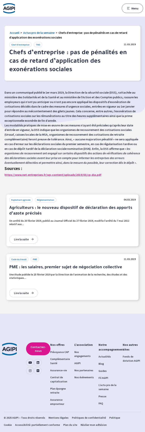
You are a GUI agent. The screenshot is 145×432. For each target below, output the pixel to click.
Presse (102, 396)
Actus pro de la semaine (39, 33)
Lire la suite (21, 239)
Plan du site (70, 425)
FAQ (101, 403)
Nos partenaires (83, 370)
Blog (101, 363)
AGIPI (77, 363)
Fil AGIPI (103, 378)
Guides (103, 371)
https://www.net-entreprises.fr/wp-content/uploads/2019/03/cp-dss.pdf (53, 175)
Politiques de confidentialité (89, 417)
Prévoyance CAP (59, 352)
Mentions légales (59, 417)
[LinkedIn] (38, 362)
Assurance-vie (58, 370)
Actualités (105, 356)
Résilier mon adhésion (94, 425)
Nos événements (84, 377)
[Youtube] (30, 362)
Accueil (14, 33)
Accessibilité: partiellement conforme (37, 425)
